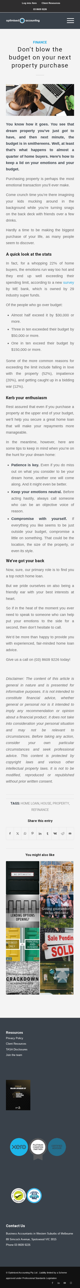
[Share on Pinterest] (32, 833)
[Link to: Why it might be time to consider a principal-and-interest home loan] (22, 944)
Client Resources (51, 3)
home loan (30, 803)
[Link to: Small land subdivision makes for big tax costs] (56, 978)
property (61, 803)
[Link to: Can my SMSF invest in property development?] (56, 878)
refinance (40, 809)
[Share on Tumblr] (47, 833)
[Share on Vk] (55, 833)
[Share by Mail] (70, 833)
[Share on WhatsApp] (25, 833)
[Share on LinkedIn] (40, 833)
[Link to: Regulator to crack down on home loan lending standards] (22, 978)
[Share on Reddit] (62, 833)
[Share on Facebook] (10, 833)
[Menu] (68, 21)
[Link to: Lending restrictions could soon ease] (22, 911)
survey (68, 282)
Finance (40, 42)
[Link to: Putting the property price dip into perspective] (22, 878)
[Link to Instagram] (71, 1283)
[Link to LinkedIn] (59, 1283)
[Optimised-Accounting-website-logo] (33, 21)
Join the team (14, 1055)
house (46, 803)
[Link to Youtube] (65, 1283)
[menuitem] (29, 3)
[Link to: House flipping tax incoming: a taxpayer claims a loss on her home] (56, 944)
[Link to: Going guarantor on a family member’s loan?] (56, 911)
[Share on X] (17, 833)
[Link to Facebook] (52, 1283)
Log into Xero (29, 3)
